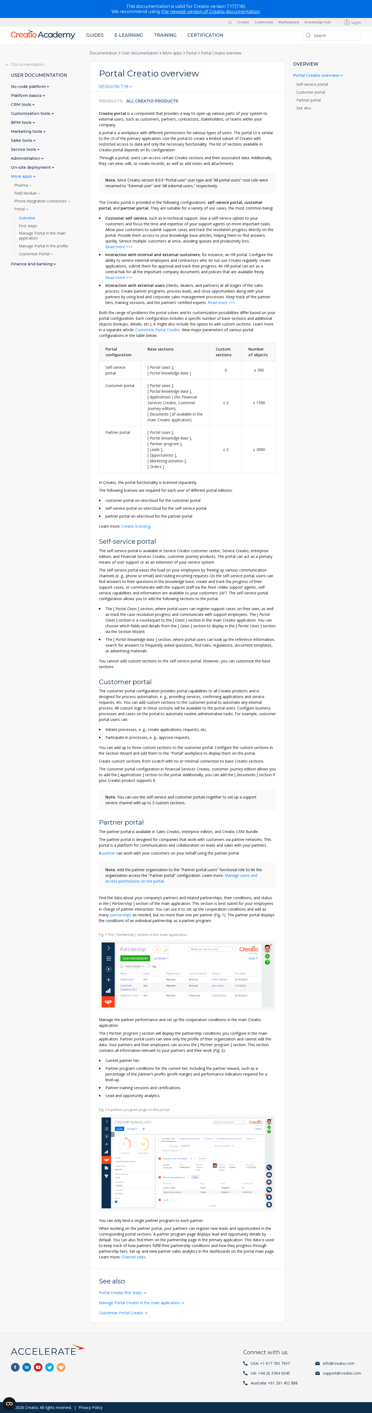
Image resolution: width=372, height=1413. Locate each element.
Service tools (24, 149)
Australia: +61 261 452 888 (274, 1383)
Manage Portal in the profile (43, 246)
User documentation (140, 53)
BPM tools (22, 122)
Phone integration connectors (41, 201)
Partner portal (309, 100)
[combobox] (115, 87)
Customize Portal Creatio (157, 329)
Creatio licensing (135, 526)
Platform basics (27, 95)
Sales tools (22, 140)
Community (264, 22)
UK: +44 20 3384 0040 (270, 1373)
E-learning (128, 35)
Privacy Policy (90, 1407)
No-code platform (29, 86)
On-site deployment (31, 167)
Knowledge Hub (318, 22)
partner (108, 853)
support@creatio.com (342, 1373)
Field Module (26, 193)
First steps (28, 225)
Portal (191, 53)
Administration (26, 158)
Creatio (243, 22)
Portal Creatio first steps (120, 1292)
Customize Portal (34, 253)
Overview (27, 218)
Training (165, 35)
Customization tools (31, 113)
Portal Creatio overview (316, 75)
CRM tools (21, 104)
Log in (356, 22)
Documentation (103, 53)
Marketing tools (27, 131)
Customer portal (311, 92)
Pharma (21, 185)
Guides (94, 35)
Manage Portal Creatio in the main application (139, 1302)
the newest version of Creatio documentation (210, 11)
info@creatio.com (338, 1363)
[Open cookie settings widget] (9, 1403)
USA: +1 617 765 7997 (270, 1363)
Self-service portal (312, 84)
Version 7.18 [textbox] (114, 86)
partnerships (121, 914)
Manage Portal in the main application (42, 236)
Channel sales (133, 1257)
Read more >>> (119, 246)
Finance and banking (32, 264)
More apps (172, 53)
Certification (205, 35)
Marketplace (289, 22)
